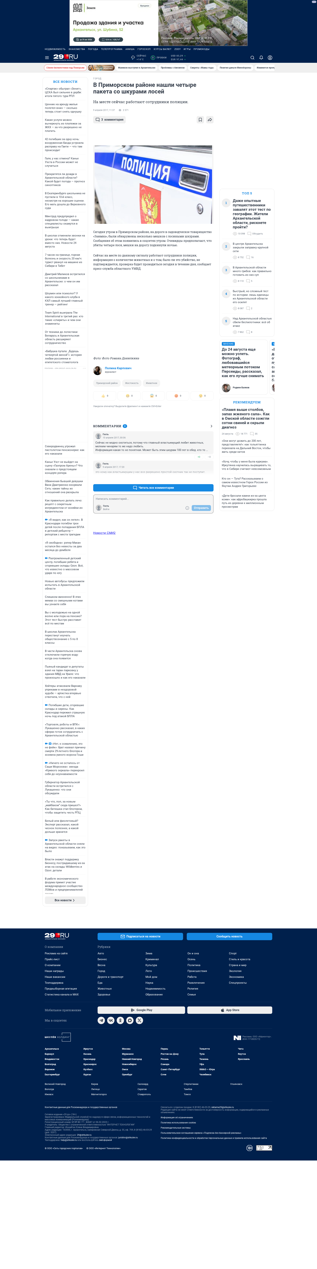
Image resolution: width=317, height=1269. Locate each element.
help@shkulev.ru (69, 1140)
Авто (101, 953)
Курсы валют (163, 49)
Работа (191, 977)
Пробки (159, 57)
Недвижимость (55, 49)
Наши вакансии (55, 977)
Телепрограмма (112, 49)
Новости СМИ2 (104, 533)
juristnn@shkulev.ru (128, 1137)
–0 (209, 456)
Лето (148, 971)
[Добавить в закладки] (200, 119)
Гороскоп (144, 49)
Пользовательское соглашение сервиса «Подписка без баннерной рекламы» (201, 1133)
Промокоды (201, 49)
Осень (191, 959)
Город (101, 971)
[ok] (120, 1020)
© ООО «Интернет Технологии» (103, 1148)
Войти (106, 509)
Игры (187, 49)
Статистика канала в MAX (62, 994)
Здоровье (104, 994)
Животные (105, 988)
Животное (151, 383)
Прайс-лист (52, 959)
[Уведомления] (261, 58)
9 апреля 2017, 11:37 (104, 110)
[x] (139, 1020)
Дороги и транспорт (110, 977)
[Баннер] (101, 68)
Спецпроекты (238, 982)
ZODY (177, 49)
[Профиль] (270, 58)
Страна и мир (237, 965)
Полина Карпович (118, 368)
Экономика (236, 977)
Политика (193, 965)
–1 (209, 479)
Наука (149, 982)
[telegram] (101, 1020)
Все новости (65, 81)
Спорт (233, 953)
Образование (154, 994)
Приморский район (107, 383)
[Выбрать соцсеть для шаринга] (210, 119)
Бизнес (102, 959)
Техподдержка (54, 982)
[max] (130, 1020)
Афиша (130, 49)
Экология (235, 971)
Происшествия (197, 971)
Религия (192, 988)
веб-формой (105, 1140)
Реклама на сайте (56, 953)
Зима (148, 953)
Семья (191, 994)
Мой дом (151, 977)
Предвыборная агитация (61, 988)
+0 (199, 456)
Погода (93, 49)
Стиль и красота (239, 959)
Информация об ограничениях (177, 1117)
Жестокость (132, 383)
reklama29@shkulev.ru (222, 1107)
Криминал (152, 959)
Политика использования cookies (178, 1122)
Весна (101, 965)
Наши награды (54, 971)
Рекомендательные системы (176, 1128)
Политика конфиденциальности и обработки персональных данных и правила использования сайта (214, 1138)
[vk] (110, 1020)
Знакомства (77, 49)
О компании (53, 965)
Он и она (193, 953)
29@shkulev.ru (84, 1135)
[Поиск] (252, 58)
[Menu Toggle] (47, 58)
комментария (112, 119)
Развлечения (196, 982)
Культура (151, 965)
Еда (100, 982)
